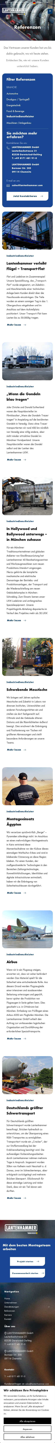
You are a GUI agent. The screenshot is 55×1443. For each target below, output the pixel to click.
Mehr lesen (14, 325)
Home (7, 1298)
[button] (50, 11)
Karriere (8, 1315)
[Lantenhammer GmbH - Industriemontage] (23, 11)
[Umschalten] (49, 1307)
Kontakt (7, 1319)
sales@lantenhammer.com (27, 185)
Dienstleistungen (11, 1307)
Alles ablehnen (28, 1436)
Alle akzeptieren (27, 1420)
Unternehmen (10, 1302)
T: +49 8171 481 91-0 (24, 158)
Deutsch (43, 2)
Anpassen (27, 1428)
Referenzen (9, 1311)
